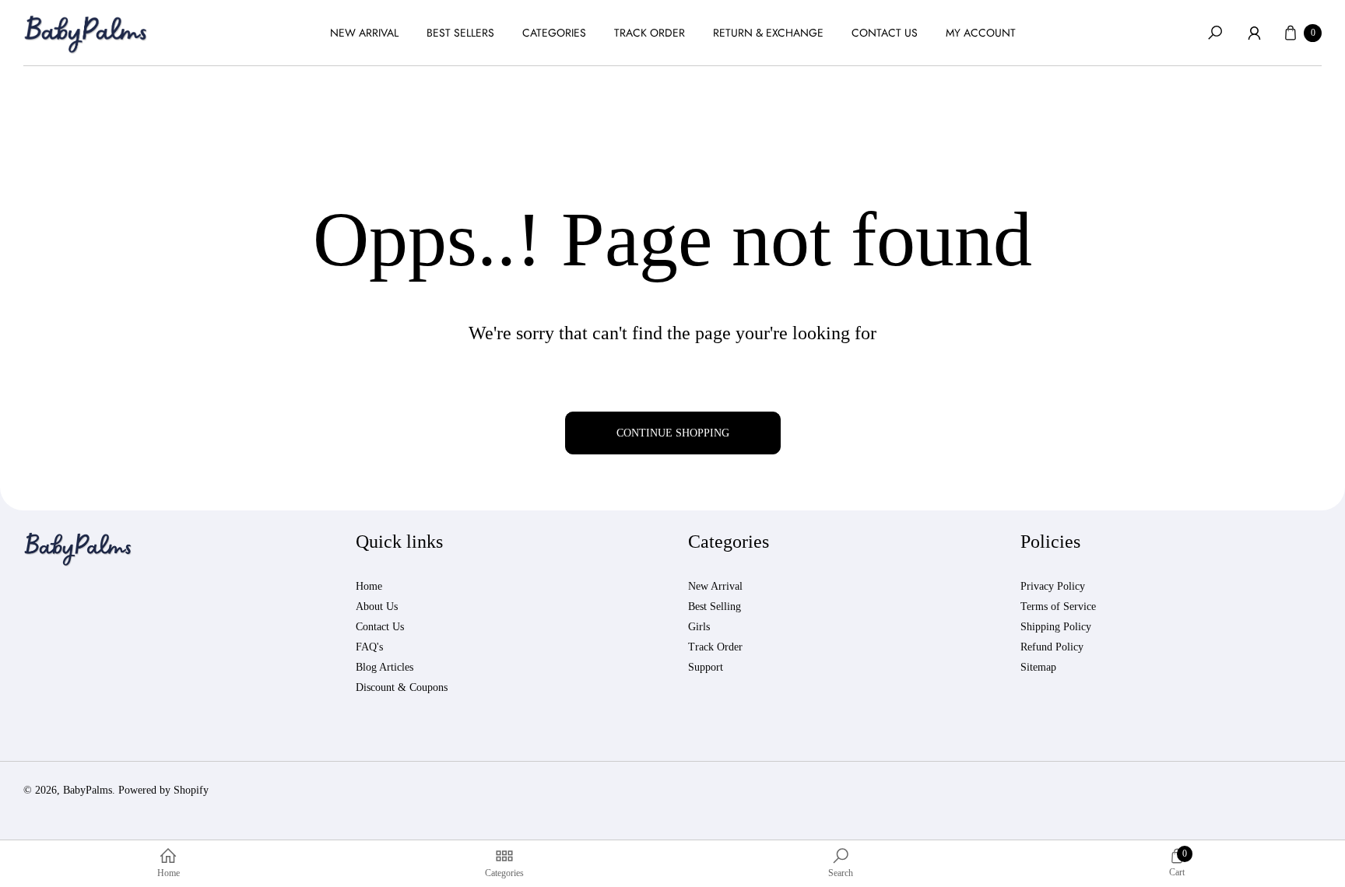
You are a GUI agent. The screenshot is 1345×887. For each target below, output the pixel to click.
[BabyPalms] (85, 33)
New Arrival (715, 586)
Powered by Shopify (163, 790)
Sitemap (1038, 667)
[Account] (1254, 33)
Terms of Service (1058, 606)
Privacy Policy (1052, 586)
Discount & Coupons (402, 687)
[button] (1215, 33)
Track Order (715, 647)
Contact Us (380, 627)
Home (369, 586)
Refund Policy (1051, 647)
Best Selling (714, 606)
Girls (699, 627)
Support (705, 667)
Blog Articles (384, 667)
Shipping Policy (1055, 627)
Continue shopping (672, 433)
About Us (377, 606)
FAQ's (369, 647)
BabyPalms (87, 790)
